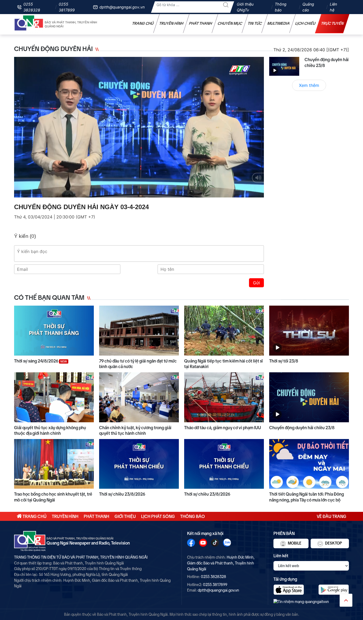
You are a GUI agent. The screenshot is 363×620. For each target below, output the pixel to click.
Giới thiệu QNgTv (245, 7)
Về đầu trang (331, 516)
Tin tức (255, 23)
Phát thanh (200, 23)
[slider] (137, 192)
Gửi (256, 282)
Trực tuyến (332, 23)
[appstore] (288, 589)
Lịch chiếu (305, 23)
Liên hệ (333, 7)
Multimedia (278, 23)
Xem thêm (309, 85)
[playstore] (333, 589)
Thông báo (280, 7)
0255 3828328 (31, 7)
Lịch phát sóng (158, 516)
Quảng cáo (308, 7)
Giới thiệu (125, 516)
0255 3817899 (67, 7)
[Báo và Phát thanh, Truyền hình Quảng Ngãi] (29, 24)
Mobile (294, 543)
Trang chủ (143, 23)
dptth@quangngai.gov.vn (122, 7)
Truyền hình (171, 23)
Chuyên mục (230, 23)
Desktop (333, 543)
